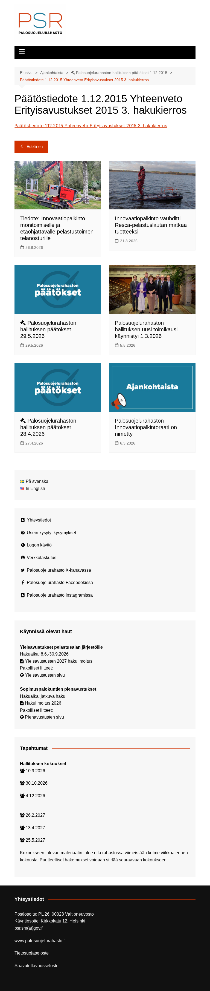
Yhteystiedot (39, 520)
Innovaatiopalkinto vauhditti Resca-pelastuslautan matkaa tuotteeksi (151, 225)
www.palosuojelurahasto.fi (40, 940)
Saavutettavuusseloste (36, 965)
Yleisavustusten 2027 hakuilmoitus (58, 661)
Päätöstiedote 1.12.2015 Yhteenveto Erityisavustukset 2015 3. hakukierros (90, 125)
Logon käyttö (39, 545)
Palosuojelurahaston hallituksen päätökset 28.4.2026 (48, 427)
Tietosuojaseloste (31, 953)
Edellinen (35, 146)
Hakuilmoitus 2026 (43, 703)
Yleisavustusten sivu (45, 675)
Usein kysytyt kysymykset (51, 532)
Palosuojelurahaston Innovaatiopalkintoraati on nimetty (146, 427)
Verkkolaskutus (41, 557)
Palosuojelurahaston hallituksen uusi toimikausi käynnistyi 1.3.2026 (146, 329)
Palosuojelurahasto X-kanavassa (59, 570)
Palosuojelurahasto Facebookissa (60, 582)
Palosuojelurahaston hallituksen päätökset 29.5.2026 (48, 329)
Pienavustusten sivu (44, 717)
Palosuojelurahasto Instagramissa (60, 595)
